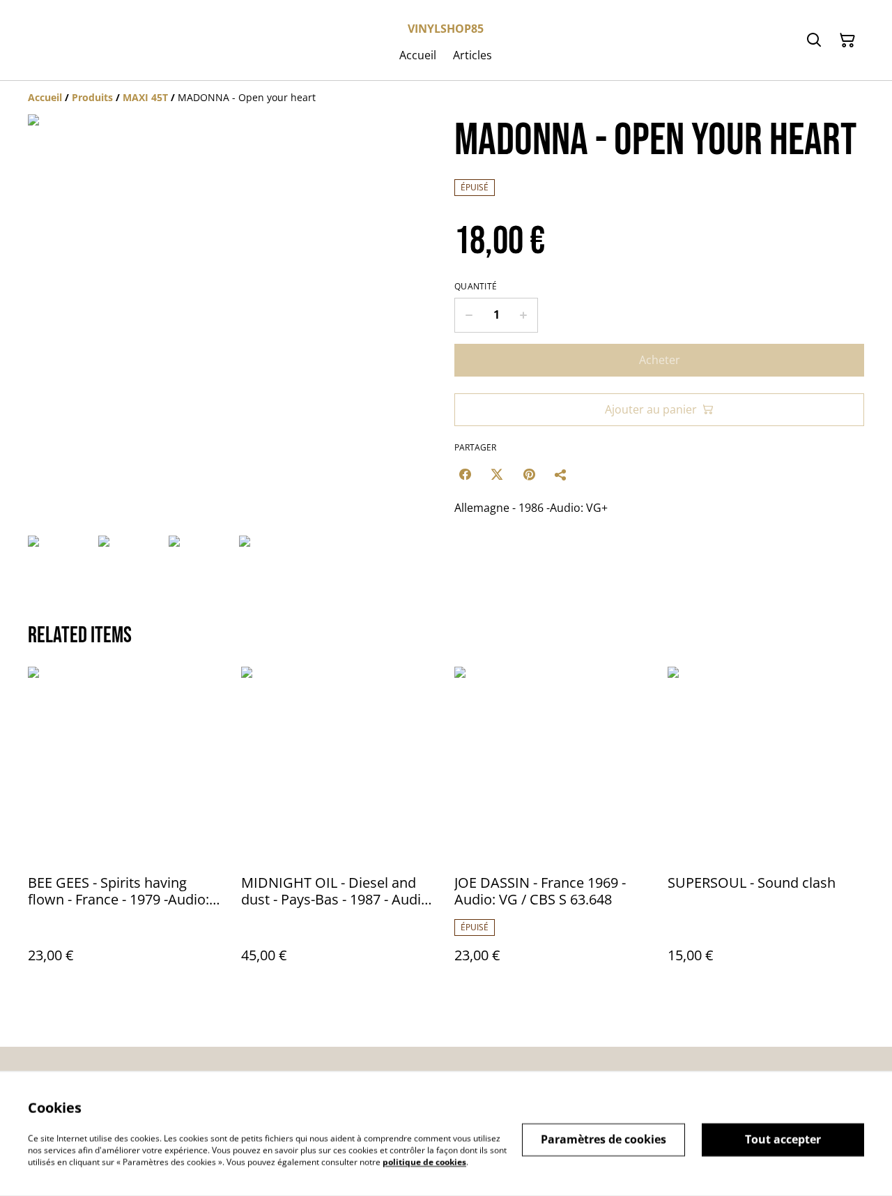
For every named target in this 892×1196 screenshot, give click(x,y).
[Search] (814, 40)
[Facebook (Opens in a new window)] (464, 474)
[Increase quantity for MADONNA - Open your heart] (523, 315)
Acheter (659, 360)
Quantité (475, 287)
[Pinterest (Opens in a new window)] (528, 474)
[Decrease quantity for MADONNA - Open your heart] (468, 315)
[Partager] (561, 474)
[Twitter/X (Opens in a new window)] (496, 474)
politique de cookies (424, 1161)
